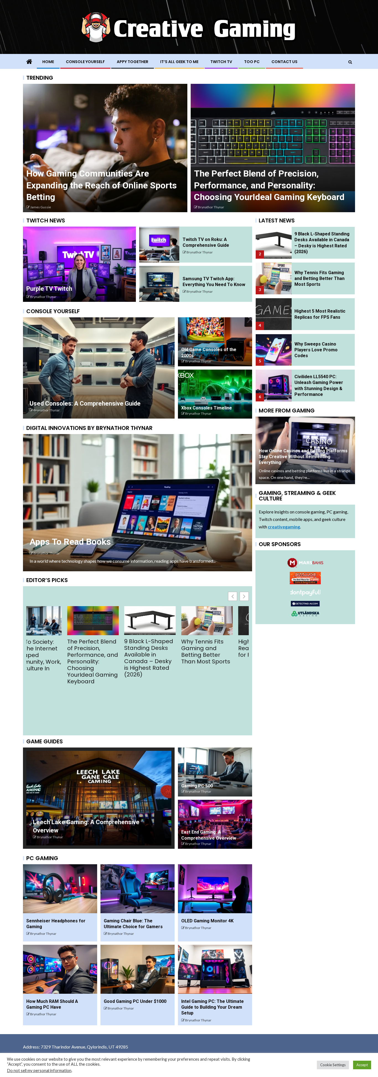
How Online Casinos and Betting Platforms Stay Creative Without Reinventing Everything (90, 185)
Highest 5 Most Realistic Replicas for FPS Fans (164, 648)
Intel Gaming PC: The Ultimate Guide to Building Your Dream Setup (212, 1007)
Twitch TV (221, 61)
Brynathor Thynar (43, 297)
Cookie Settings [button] (333, 1065)
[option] (105, 148)
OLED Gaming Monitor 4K (207, 920)
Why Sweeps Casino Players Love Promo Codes (316, 350)
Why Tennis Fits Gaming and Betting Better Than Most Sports (107, 651)
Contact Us (284, 61)
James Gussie (208, 207)
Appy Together (132, 61)
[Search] (350, 62)
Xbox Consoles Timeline (206, 408)
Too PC (252, 61)
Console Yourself (85, 61)
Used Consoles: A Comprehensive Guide (85, 403)
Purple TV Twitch (49, 288)
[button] (244, 596)
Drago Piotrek (40, 207)
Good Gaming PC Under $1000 (135, 1001)
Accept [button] (362, 1065)
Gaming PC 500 (197, 785)
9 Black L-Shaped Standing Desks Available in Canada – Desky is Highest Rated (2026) (50, 658)
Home (48, 61)
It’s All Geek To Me (179, 61)
